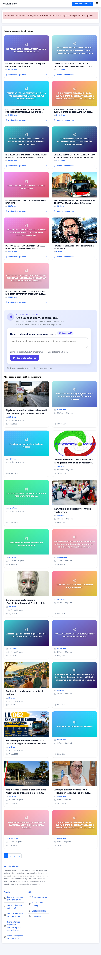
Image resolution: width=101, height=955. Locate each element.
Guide (7, 892)
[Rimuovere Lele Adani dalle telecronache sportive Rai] (74, 239)
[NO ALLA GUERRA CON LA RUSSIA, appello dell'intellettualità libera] (26, 56)
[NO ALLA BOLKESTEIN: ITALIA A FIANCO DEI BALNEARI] (26, 193)
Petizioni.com (9, 3)
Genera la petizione (26, 357)
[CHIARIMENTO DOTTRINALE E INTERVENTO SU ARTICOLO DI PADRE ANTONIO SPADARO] (74, 147)
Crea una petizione (82, 4)
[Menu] (96, 3)
